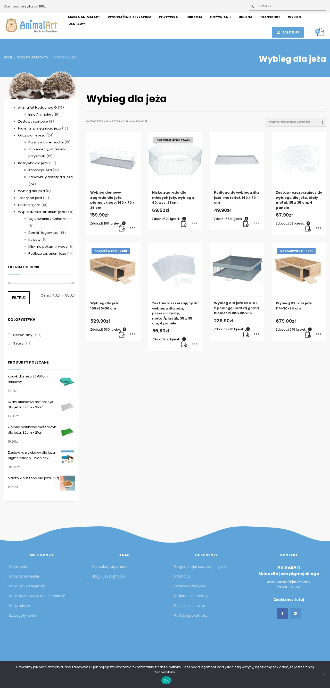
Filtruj (19, 298)
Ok (166, 680)
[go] (252, 6)
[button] (122, 228)
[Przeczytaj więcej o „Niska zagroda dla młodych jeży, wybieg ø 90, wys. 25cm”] (184, 223)
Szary (18, 343)
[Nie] (323, 674)
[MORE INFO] (133, 228)
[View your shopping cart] (320, 32)
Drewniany (22, 334)
